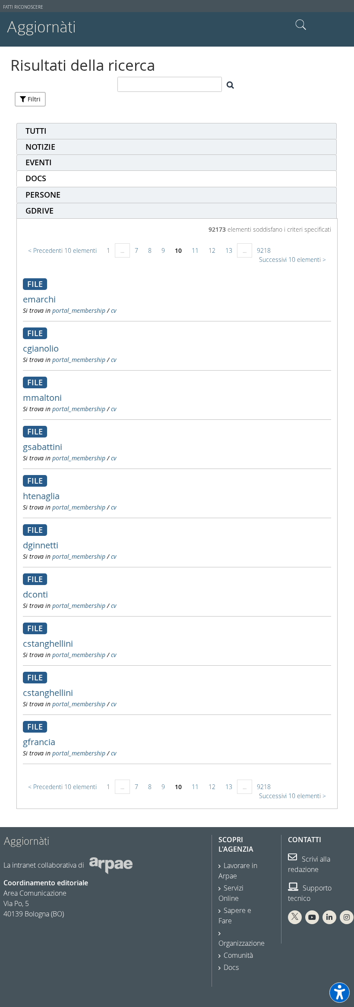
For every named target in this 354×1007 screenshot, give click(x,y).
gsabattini (42, 447)
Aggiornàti (41, 27)
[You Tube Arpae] (312, 917)
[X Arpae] (295, 917)
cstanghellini (48, 643)
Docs (231, 967)
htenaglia (41, 496)
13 (228, 250)
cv (113, 310)
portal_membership (78, 310)
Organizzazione (241, 943)
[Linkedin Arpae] (329, 917)
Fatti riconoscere (23, 7)
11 (195, 250)
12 (212, 250)
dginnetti (40, 545)
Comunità (238, 955)
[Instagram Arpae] (347, 917)
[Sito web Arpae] (111, 865)
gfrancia (39, 742)
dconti (35, 594)
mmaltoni (42, 397)
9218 (264, 250)
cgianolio (41, 348)
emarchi (39, 299)
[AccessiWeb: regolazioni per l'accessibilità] (339, 992)
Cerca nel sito (301, 25)
